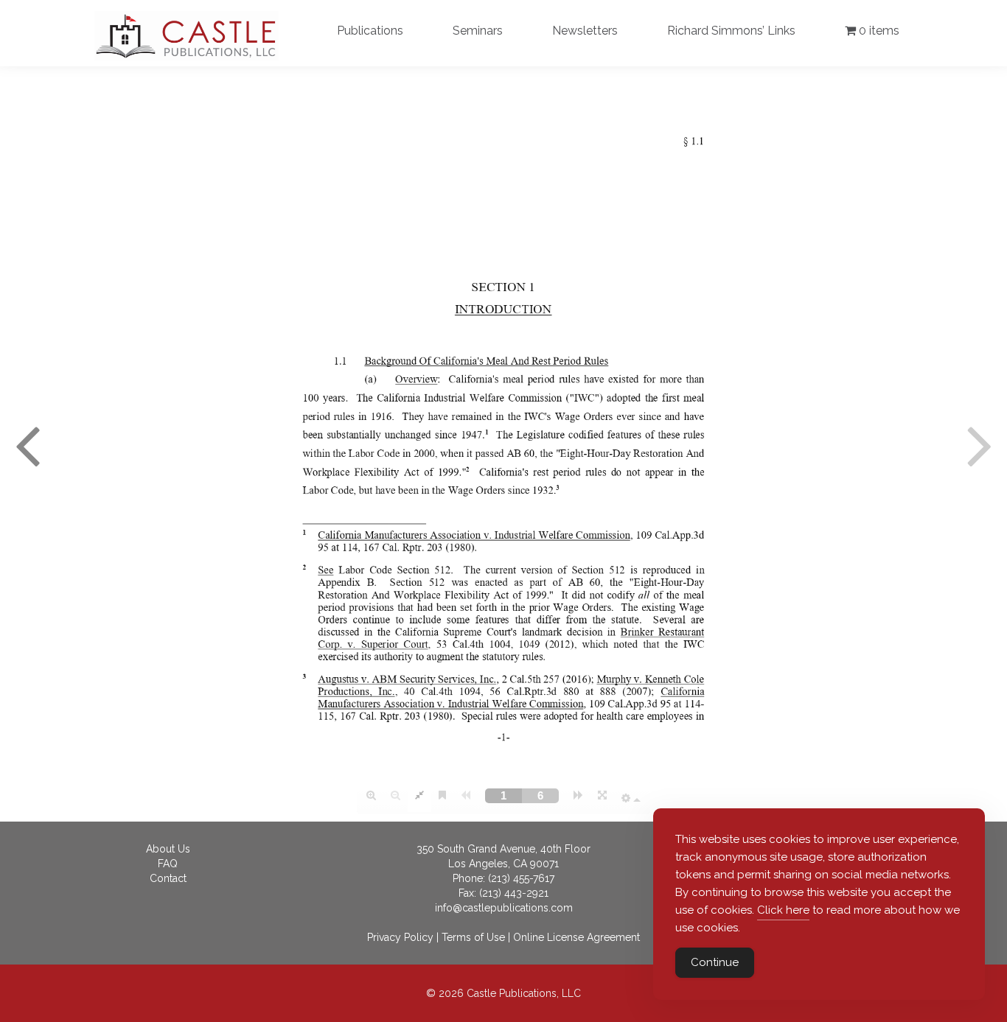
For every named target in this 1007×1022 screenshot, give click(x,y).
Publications (370, 31)
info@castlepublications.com (504, 908)
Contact (168, 878)
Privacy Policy (400, 937)
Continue (715, 962)
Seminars (478, 31)
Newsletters (585, 31)
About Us (168, 849)
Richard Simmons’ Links (731, 31)
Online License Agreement (576, 937)
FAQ (168, 863)
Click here (783, 910)
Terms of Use (473, 937)
